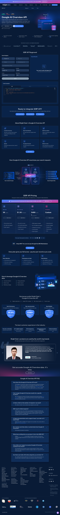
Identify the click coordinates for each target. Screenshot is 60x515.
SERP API (18, 385)
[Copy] (54, 88)
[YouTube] (51, 470)
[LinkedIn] (49, 470)
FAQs (37, 8)
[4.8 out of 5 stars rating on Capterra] (12, 14)
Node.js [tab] (30, 86)
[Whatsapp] (49, 481)
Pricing (33, 8)
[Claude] (55, 475)
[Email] (51, 481)
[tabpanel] (30, 95)
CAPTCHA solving (39, 386)
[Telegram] (53, 481)
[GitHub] (53, 470)
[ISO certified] (43, 506)
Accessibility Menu (4, 512)
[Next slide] (57, 352)
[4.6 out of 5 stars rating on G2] (8, 14)
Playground (26, 8)
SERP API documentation (21, 422)
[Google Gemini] (53, 475)
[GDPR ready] (50, 506)
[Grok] (57, 475)
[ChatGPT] (49, 475)
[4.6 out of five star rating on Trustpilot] (3, 14)
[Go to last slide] (2, 352)
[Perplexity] (51, 475)
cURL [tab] (12, 86)
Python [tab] (48, 86)
